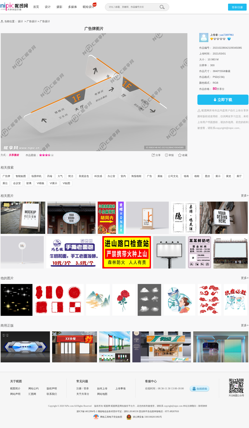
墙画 (186, 176)
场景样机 (36, 176)
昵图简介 (15, 388)
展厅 (239, 176)
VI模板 (40, 183)
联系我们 (52, 394)
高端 (49, 176)
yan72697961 (226, 35)
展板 (160, 176)
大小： (203, 59)
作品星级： (32, 155)
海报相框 (136, 176)
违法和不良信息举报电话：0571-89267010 (159, 411)
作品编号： (205, 47)
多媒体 (72, 6)
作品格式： (205, 76)
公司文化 (173, 176)
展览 (228, 176)
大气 (60, 176)
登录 (86, 388)
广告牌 (6, 176)
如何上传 (102, 388)
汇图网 (32, 394)
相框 (196, 176)
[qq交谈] (199, 389)
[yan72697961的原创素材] (203, 37)
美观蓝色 (84, 176)
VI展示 (53, 183)
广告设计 (32, 21)
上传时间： (205, 53)
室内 (123, 176)
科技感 (98, 176)
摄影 (59, 6)
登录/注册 (237, 7)
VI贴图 (66, 183)
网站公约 (33, 388)
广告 (149, 176)
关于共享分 (82, 394)
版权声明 (52, 388)
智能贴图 (21, 176)
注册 (78, 388)
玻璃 (28, 183)
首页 (36, 6)
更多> (244, 195)
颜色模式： (205, 82)
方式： (4, 154)
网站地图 (102, 394)
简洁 (70, 176)
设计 (48, 6)
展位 (5, 183)
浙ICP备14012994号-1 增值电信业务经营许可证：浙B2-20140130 (108, 411)
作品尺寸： (205, 71)
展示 (218, 176)
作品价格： (205, 88)
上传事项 (120, 388)
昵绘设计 (88, 6)
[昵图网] (14, 7)
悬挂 (207, 176)
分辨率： (204, 65)
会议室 (17, 183)
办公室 (111, 176)
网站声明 (15, 394)
